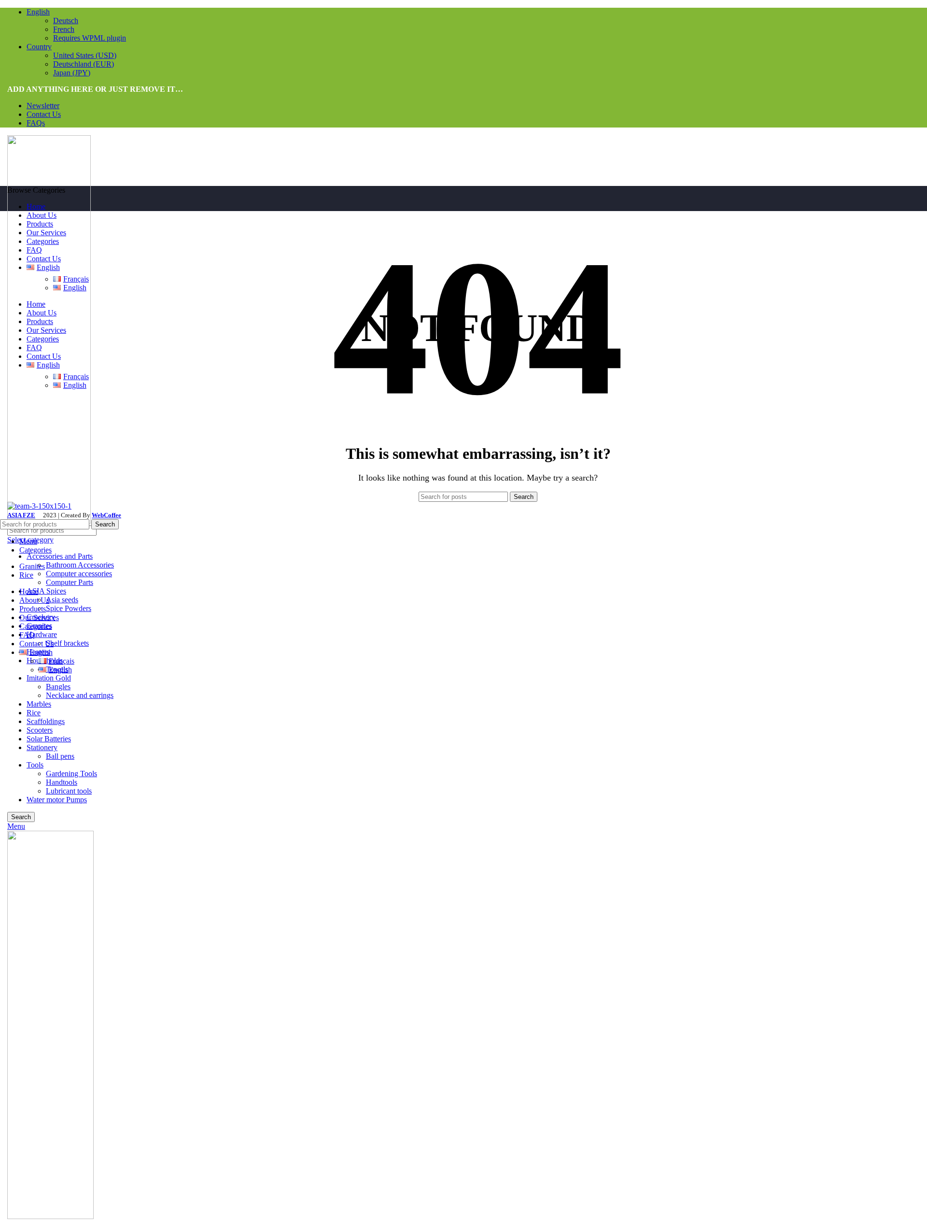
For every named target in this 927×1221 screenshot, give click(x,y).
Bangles (58, 686)
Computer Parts (69, 582)
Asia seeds (62, 600)
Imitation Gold (49, 678)
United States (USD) (84, 55)
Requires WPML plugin (89, 38)
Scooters (40, 730)
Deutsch (65, 20)
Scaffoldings (46, 721)
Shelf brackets (67, 643)
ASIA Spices (46, 591)
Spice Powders (68, 608)
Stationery (42, 747)
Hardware (42, 634)
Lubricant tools (69, 791)
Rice (34, 713)
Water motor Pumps (57, 799)
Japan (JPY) (71, 73)
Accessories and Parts (60, 556)
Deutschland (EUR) (83, 64)
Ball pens (60, 756)
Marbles (39, 704)
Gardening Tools (71, 773)
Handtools (61, 782)
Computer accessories (79, 573)
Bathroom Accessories (80, 565)
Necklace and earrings (79, 695)
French (63, 29)
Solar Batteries (49, 739)
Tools (35, 765)
